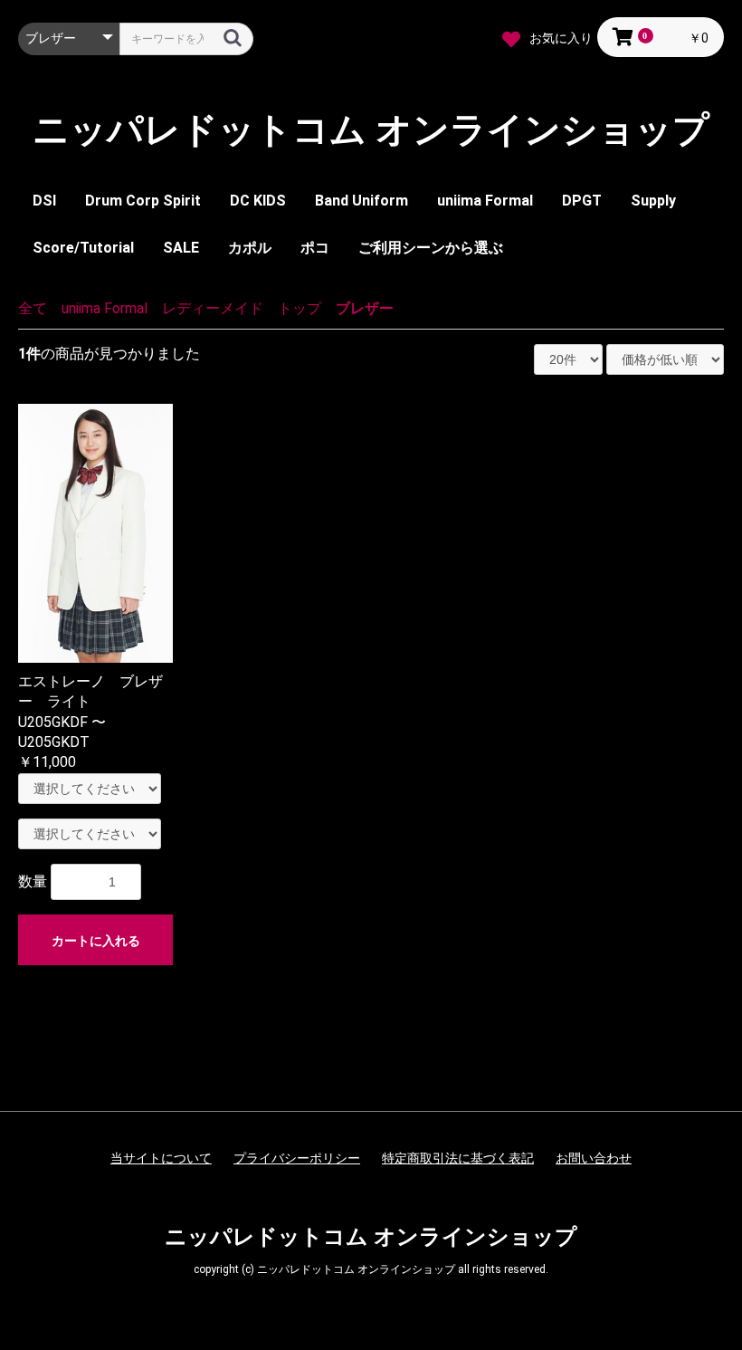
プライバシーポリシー (296, 1158)
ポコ (314, 247)
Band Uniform (361, 200)
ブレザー (365, 308)
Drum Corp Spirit (143, 200)
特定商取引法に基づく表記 (458, 1158)
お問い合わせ (594, 1158)
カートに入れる (96, 941)
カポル (249, 247)
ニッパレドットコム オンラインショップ (371, 130)
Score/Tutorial (83, 247)
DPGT (582, 200)
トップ (299, 308)
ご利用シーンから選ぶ (430, 247)
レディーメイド (212, 308)
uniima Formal (485, 200)
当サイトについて (161, 1158)
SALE (181, 247)
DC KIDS (258, 200)
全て (32, 308)
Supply (653, 200)
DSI (44, 200)
